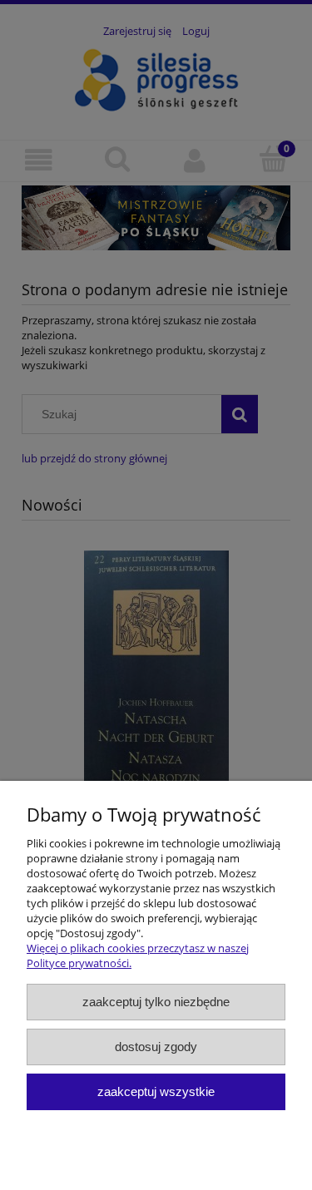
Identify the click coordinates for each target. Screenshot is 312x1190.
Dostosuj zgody (156, 1046)
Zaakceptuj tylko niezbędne (156, 1002)
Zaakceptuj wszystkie (156, 1091)
